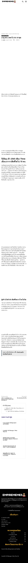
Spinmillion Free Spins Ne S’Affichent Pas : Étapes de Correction (9, 454)
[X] (10, 43)
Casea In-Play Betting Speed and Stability (10, 549)
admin (4, 40)
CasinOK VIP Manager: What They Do (10, 556)
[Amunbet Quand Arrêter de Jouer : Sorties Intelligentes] (21, 446)
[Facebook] (7, 43)
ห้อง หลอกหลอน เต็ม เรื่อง (22, 398)
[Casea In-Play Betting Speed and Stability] (21, 423)
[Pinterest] (14, 43)
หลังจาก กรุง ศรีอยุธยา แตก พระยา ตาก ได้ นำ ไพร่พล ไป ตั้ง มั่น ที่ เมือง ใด (7, 399)
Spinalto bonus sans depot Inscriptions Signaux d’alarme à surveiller (10, 439)
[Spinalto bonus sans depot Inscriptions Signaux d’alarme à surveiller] (21, 439)
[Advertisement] (14, 19)
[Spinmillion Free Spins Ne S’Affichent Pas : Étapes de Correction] (21, 454)
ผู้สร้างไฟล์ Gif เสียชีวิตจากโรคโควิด (16, 411)
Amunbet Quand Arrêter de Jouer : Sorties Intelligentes (9, 446)
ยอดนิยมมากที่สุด (4, 33)
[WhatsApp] (17, 43)
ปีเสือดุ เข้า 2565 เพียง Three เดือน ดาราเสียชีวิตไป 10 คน (14, 409)
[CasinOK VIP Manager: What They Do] (21, 431)
